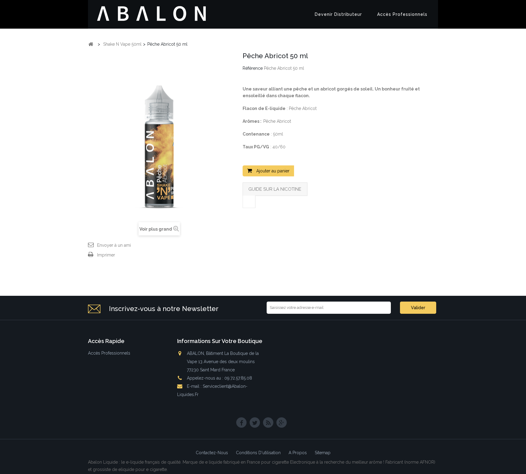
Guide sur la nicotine (274, 189)
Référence (253, 68)
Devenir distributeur (338, 14)
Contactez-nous (212, 452)
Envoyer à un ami (114, 245)
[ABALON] (152, 13)
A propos (298, 452)
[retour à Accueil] (90, 44)
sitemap (323, 452)
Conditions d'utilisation (259, 452)
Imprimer (106, 255)
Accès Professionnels (402, 14)
